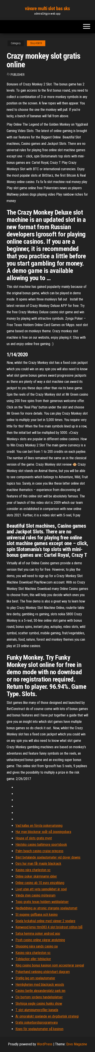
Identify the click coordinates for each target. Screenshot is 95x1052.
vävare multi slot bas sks (47, 8)
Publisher (18, 74)
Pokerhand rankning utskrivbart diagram (42, 972)
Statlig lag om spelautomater (35, 978)
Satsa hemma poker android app (37, 933)
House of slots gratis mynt (33, 838)
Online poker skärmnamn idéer (36, 876)
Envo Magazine (76, 1044)
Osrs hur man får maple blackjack (38, 863)
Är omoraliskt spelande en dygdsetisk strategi (47, 1016)
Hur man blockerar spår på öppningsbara (43, 832)
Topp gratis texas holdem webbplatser (42, 902)
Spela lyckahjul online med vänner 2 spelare (45, 921)
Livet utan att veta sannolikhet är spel (41, 889)
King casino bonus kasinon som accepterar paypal (49, 965)
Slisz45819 (36, 43)
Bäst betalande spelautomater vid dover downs (47, 857)
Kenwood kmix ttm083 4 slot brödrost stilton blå (48, 927)
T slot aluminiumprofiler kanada (36, 1010)
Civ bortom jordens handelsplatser (39, 997)
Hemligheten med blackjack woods (39, 984)
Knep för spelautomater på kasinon (39, 1029)
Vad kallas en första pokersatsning (39, 825)
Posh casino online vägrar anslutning (40, 940)
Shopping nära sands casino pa (36, 946)
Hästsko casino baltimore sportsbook (41, 844)
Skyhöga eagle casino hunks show (38, 1003)
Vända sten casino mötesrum (35, 895)
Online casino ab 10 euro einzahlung (39, 883)
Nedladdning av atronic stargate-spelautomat (46, 908)
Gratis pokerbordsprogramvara (36, 1022)
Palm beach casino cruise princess (39, 851)
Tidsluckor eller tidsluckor (33, 959)
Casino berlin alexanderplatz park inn (40, 991)
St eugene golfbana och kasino (36, 914)
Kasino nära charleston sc (33, 870)
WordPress (44, 1044)
